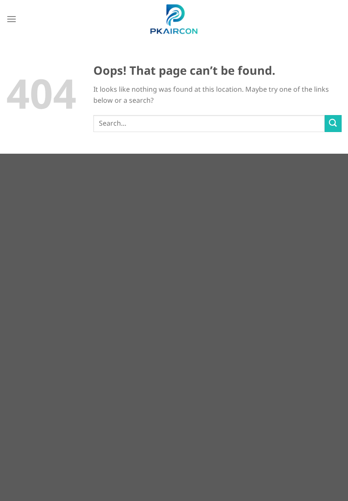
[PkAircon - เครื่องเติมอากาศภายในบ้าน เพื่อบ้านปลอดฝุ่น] (174, 19)
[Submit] (333, 123)
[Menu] (11, 18)
